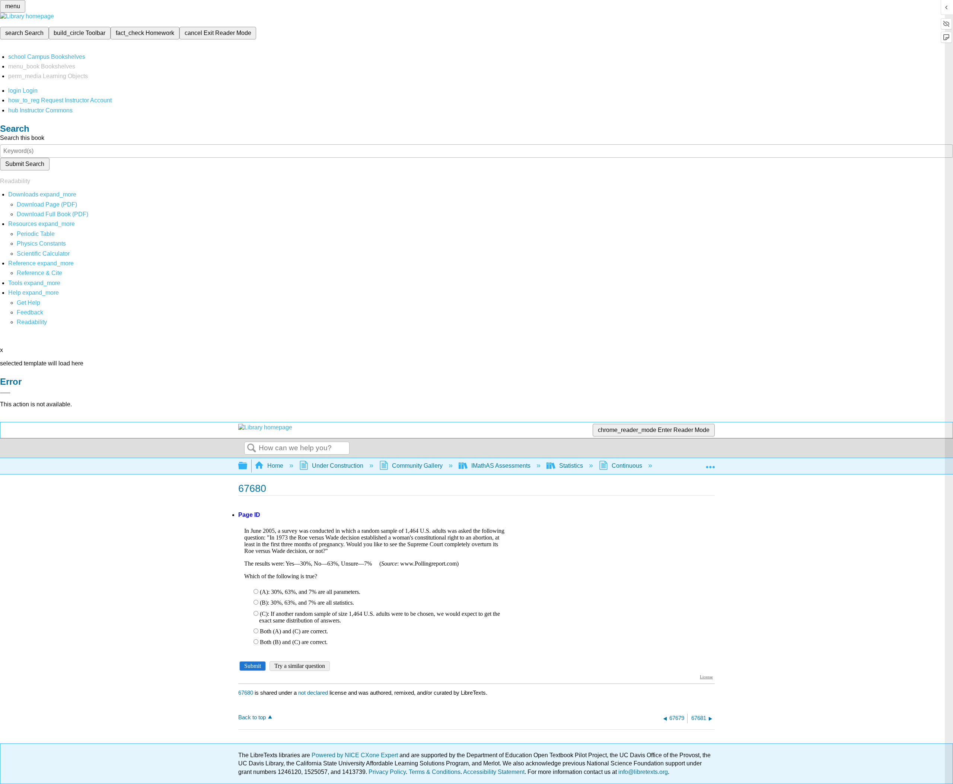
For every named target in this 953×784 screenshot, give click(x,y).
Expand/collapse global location (710, 463)
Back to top (252, 717)
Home (275, 466)
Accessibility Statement (494, 772)
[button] (30, 312)
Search (251, 448)
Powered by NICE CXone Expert (355, 755)
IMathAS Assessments (501, 466)
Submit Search (24, 164)
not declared (313, 692)
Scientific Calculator (43, 253)
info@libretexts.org (642, 772)
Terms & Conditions (434, 772)
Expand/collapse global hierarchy (247, 466)
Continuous (627, 466)
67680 (245, 692)
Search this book (22, 138)
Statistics (571, 466)
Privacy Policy (387, 772)
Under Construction (337, 466)
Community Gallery (417, 466)
